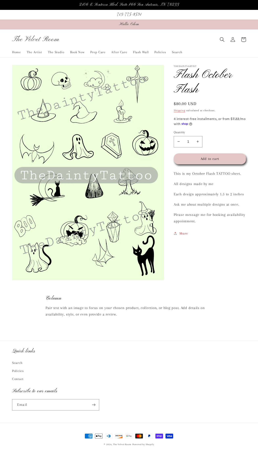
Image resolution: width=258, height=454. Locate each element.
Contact (18, 379)
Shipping (179, 110)
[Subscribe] (93, 404)
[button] (222, 39)
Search (17, 363)
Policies (18, 371)
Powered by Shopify (143, 444)
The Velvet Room (122, 444)
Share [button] (183, 233)
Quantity (179, 132)
